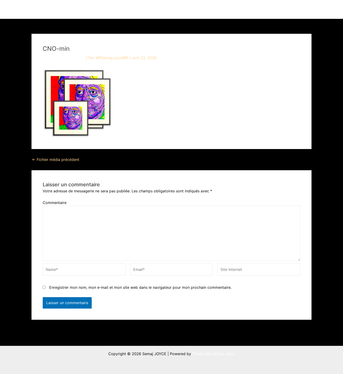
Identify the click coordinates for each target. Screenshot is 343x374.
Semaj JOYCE (58, 9)
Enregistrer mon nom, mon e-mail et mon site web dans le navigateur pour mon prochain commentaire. (140, 287)
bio (251, 9)
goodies (273, 9)
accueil (180, 9)
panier (297, 9)
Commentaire (54, 202)
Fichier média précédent (55, 159)
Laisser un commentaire (64, 57)
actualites (227, 9)
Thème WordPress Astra (213, 353)
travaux (200, 9)
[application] (209, 9)
